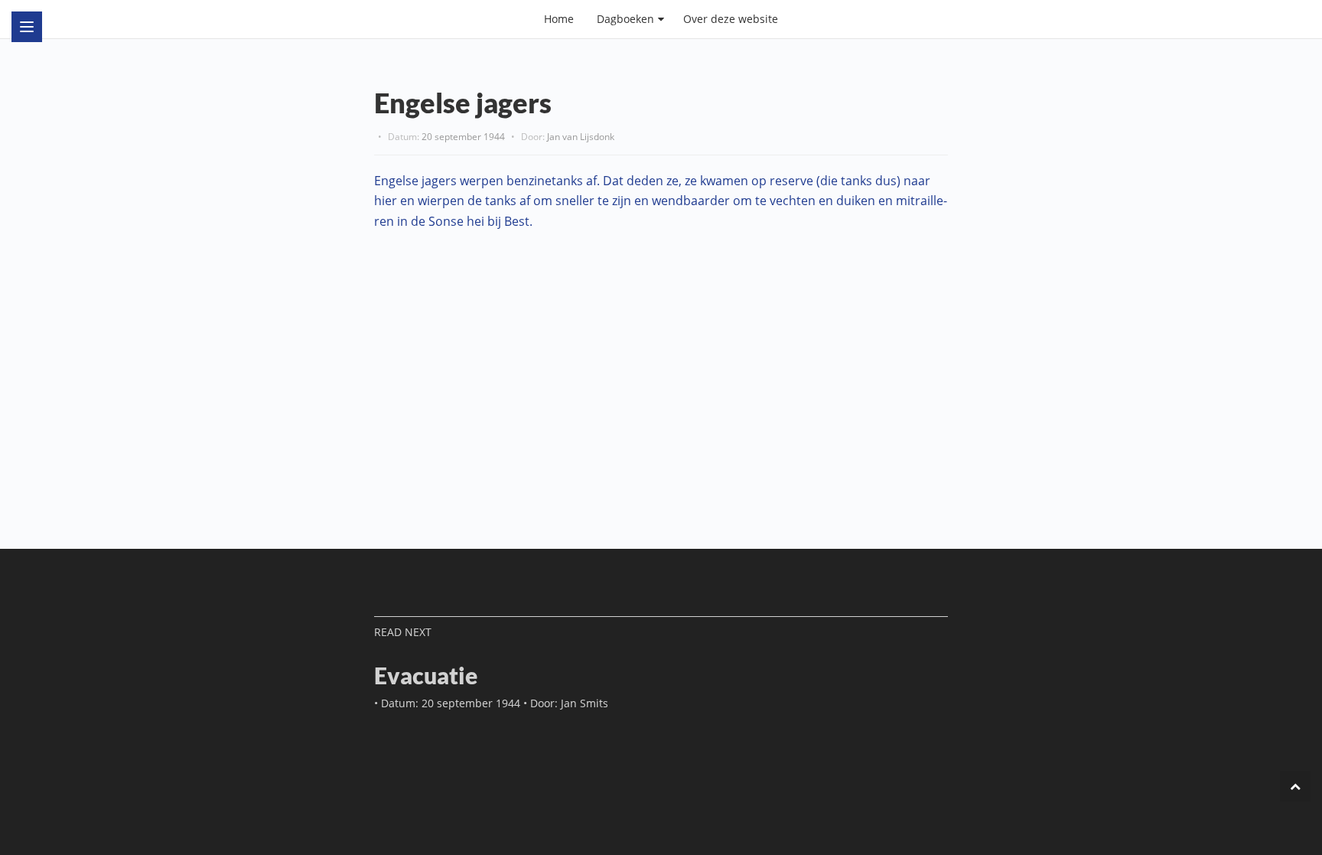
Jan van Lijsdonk (580, 136)
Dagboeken (625, 18)
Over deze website (730, 18)
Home (559, 18)
